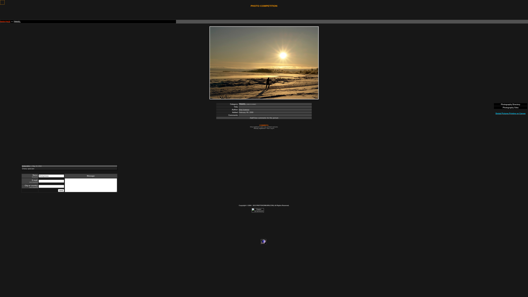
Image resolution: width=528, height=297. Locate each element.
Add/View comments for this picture (264, 118)
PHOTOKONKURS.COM (265, 205)
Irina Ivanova (244, 110)
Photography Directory (510, 104)
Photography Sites (511, 108)
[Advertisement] (264, 13)
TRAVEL (242, 104)
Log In (272, 128)
